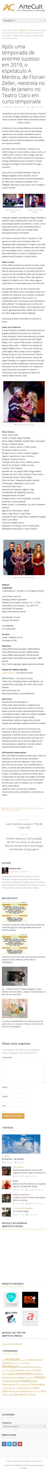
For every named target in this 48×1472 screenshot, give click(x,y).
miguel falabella (7, 810)
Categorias (6, 1423)
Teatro (10, 1395)
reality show (28, 1388)
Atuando (23, 1360)
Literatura (37, 1373)
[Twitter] (9, 1444)
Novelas (14, 1381)
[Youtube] (20, 1444)
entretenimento (26, 1367)
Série (43, 1391)
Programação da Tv (10, 1388)
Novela (5, 1381)
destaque (10, 1366)
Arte (3, 1360)
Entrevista (37, 1367)
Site (4, 1105)
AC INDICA (5, 1156)
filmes (4, 1374)
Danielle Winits (19, 808)
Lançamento (39, 808)
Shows (30, 1391)
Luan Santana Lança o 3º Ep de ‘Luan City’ (24, 825)
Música (40, 1377)
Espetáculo (12, 1370)
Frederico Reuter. (30, 808)
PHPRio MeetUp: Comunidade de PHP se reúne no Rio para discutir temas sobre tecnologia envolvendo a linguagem (24, 844)
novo (20, 810)
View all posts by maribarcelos (20, 871)
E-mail (5, 1096)
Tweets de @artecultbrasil (12, 1344)
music (21, 1377)
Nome (5, 1087)
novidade (15, 810)
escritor (4, 1371)
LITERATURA (23, 30)
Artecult (12, 1359)
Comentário (7, 1057)
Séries (5, 1394)
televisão (18, 1394)
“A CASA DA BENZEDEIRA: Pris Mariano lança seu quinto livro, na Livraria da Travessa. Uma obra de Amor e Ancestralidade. (22, 1024)
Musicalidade (29, 1378)
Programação (38, 1384)
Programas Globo (24, 1385)
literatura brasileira (9, 1377)
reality (20, 1388)
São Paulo (37, 1391)
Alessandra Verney (9, 808)
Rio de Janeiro (15, 1391)
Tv (25, 1394)
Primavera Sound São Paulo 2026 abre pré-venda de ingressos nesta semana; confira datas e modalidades (23, 959)
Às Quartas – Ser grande (13, 1159)
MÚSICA (15, 1181)
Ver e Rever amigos (21, 1211)
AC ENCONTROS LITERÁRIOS (23, 1208)
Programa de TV (10, 1384)
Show (24, 1391)
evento (27, 1370)
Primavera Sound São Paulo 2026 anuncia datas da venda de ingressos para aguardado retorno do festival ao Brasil (23, 927)
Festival (32, 1370)
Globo (10, 1373)
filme (38, 1370)
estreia (20, 1370)
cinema (30, 1359)
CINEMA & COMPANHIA (21, 1195)
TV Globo (31, 1394)
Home (15, 30)
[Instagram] (14, 1444)
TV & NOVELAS (18, 1167)
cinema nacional (18, 1363)
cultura (26, 1363)
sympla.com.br (8, 673)
